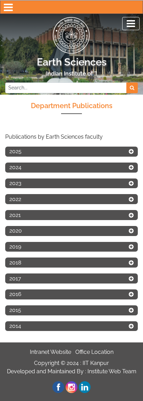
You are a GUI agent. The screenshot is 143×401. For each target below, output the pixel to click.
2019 (15, 246)
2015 (15, 310)
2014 (15, 326)
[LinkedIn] (85, 387)
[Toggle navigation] (131, 23)
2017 (15, 278)
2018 (15, 262)
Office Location (94, 352)
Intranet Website (50, 352)
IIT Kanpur (96, 363)
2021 (15, 215)
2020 (15, 230)
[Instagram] (71, 387)
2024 (15, 167)
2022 (15, 199)
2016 (15, 294)
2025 (15, 151)
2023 (15, 183)
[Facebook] (58, 387)
